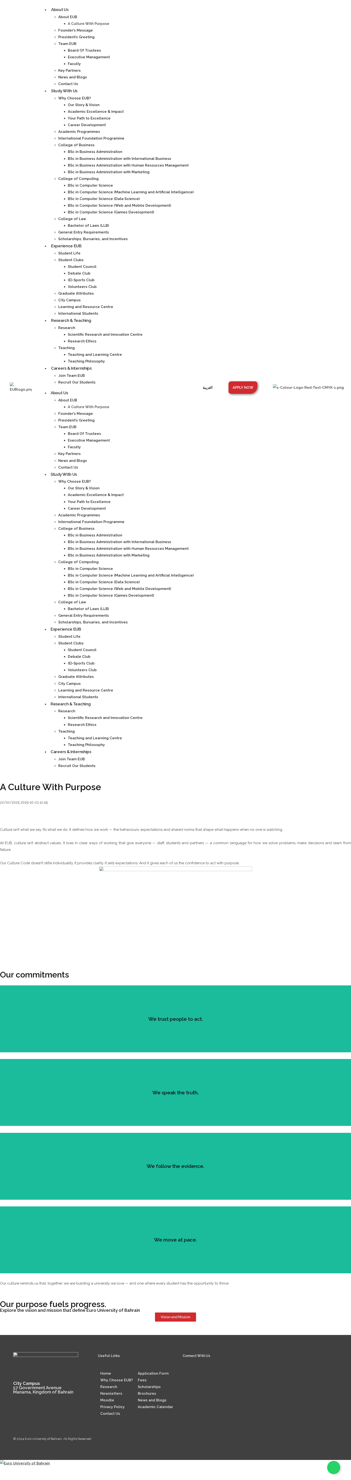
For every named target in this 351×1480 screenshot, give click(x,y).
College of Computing (78, 179)
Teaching (66, 348)
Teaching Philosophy (86, 361)
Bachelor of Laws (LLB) (88, 225)
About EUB (67, 17)
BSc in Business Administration (95, 152)
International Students (78, 313)
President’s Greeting (76, 37)
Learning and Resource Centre (85, 307)
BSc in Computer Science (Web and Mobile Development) (119, 205)
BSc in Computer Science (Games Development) (111, 212)
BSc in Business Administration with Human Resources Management (128, 165)
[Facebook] (216, 1374)
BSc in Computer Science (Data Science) (104, 199)
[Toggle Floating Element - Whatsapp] (333, 1467)
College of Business (76, 145)
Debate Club (79, 273)
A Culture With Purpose (88, 24)
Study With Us (64, 90)
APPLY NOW (243, 387)
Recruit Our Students (77, 382)
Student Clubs (71, 260)
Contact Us (68, 84)
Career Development (87, 125)
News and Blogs (72, 77)
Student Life (69, 253)
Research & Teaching (71, 320)
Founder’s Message (75, 30)
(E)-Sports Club (81, 280)
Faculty (74, 64)
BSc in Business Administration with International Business (119, 159)
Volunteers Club (82, 287)
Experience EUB (66, 245)
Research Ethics (82, 341)
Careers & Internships (71, 368)
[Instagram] (202, 1374)
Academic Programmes (79, 132)
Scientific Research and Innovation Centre (105, 334)
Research (66, 328)
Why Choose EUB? (74, 98)
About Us (60, 9)
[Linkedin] (189, 1374)
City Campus (69, 300)
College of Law (72, 219)
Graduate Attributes (76, 293)
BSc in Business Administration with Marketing (108, 172)
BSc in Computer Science (90, 185)
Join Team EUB (71, 375)
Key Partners (69, 70)
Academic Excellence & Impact (96, 111)
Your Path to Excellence (89, 118)
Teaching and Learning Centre (95, 354)
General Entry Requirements (83, 232)
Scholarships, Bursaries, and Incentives (93, 239)
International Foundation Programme (91, 138)
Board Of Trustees (84, 50)
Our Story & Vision (84, 105)
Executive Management (89, 57)
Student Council (82, 267)
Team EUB (67, 44)
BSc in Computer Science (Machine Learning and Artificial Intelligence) (131, 192)
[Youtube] (229, 1374)
